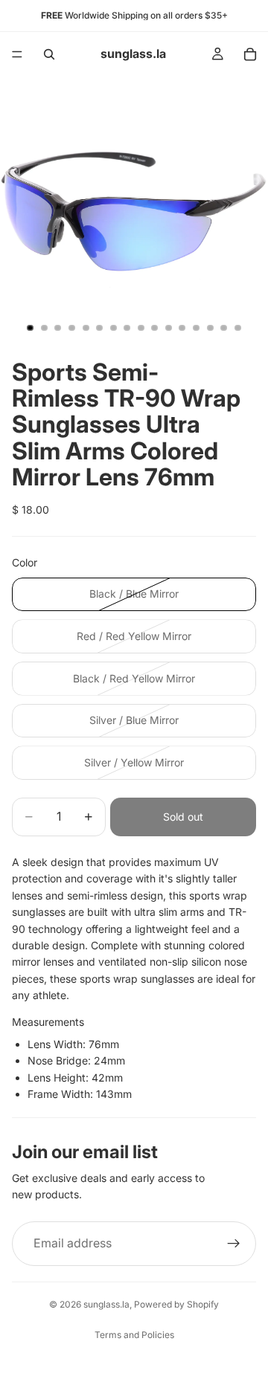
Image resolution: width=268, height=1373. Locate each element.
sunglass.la (106, 1304)
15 (224, 328)
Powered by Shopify (176, 1304)
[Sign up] (233, 1243)
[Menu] (17, 54)
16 (237, 328)
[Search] (49, 54)
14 (210, 328)
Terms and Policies (134, 1334)
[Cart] (250, 54)
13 (196, 328)
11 (168, 328)
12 (182, 328)
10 (155, 328)
